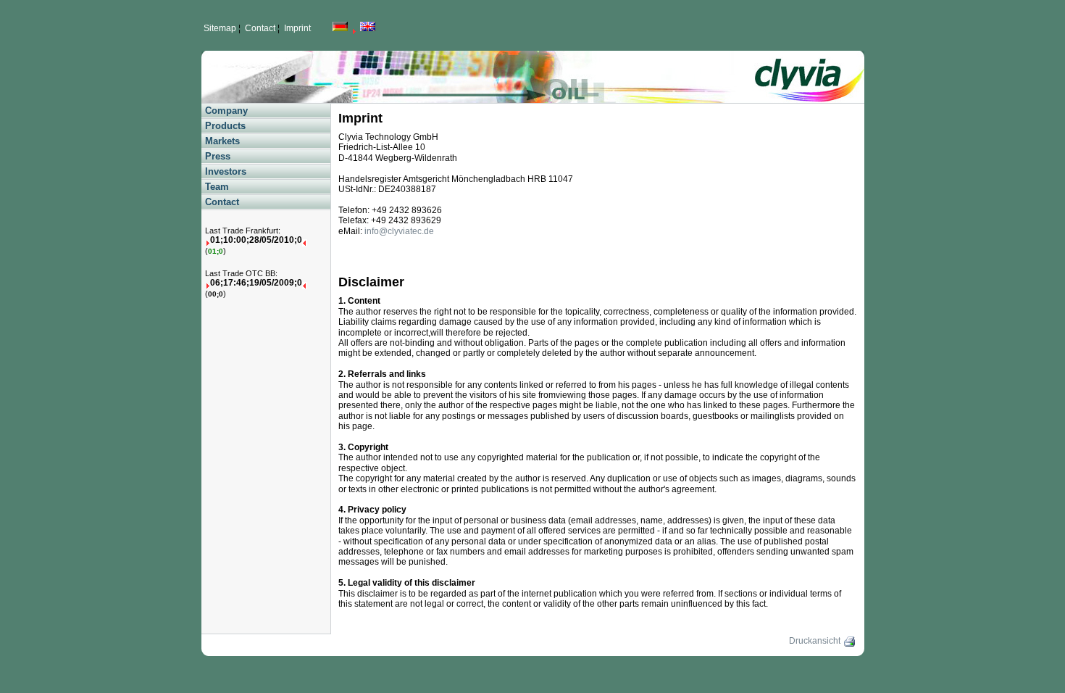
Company (226, 110)
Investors (225, 171)
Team (217, 186)
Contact (260, 28)
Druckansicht (816, 641)
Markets (222, 141)
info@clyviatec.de (399, 231)
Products (225, 125)
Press (217, 156)
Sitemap (220, 28)
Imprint (297, 28)
